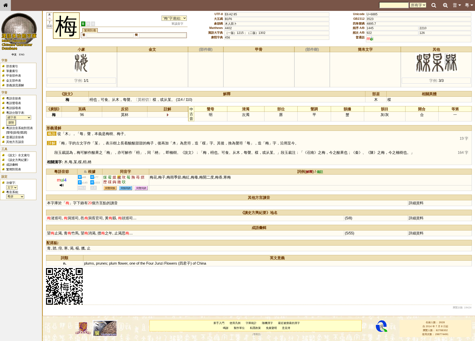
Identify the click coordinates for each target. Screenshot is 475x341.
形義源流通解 (15, 85)
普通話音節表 (15, 137)
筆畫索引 (12, 71)
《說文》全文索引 (18, 155)
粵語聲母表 (13, 103)
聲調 (23, 132)
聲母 (10, 132)
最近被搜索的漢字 (289, 322)
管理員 (256, 334)
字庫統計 (251, 322)
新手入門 (219, 322)
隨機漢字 (267, 322)
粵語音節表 (13, 98)
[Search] (433, 5)
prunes (101, 263)
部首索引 (12, 66)
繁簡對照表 (13, 169)
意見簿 (286, 327)
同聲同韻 (110, 188)
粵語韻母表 (13, 108)
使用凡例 (235, 322)
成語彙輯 (12, 164)
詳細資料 (416, 203)
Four (150, 263)
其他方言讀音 (15, 142)
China (201, 263)
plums (89, 263)
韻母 (17, 132)
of (137, 263)
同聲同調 (141, 188)
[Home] (5, 5)
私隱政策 (255, 327)
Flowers (170, 263)
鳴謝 (225, 327)
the (142, 263)
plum (113, 263)
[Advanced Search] (445, 5)
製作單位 (239, 327)
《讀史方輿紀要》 (18, 160)
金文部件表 (13, 80)
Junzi (159, 263)
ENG (21, 54)
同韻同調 (126, 188)
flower (122, 263)
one (132, 263)
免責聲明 (271, 327)
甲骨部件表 (13, 75)
